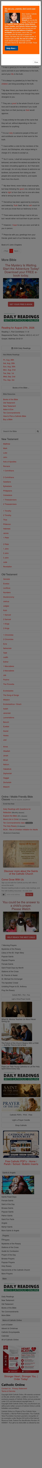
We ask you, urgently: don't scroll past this (20, 9)
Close (36, 62)
